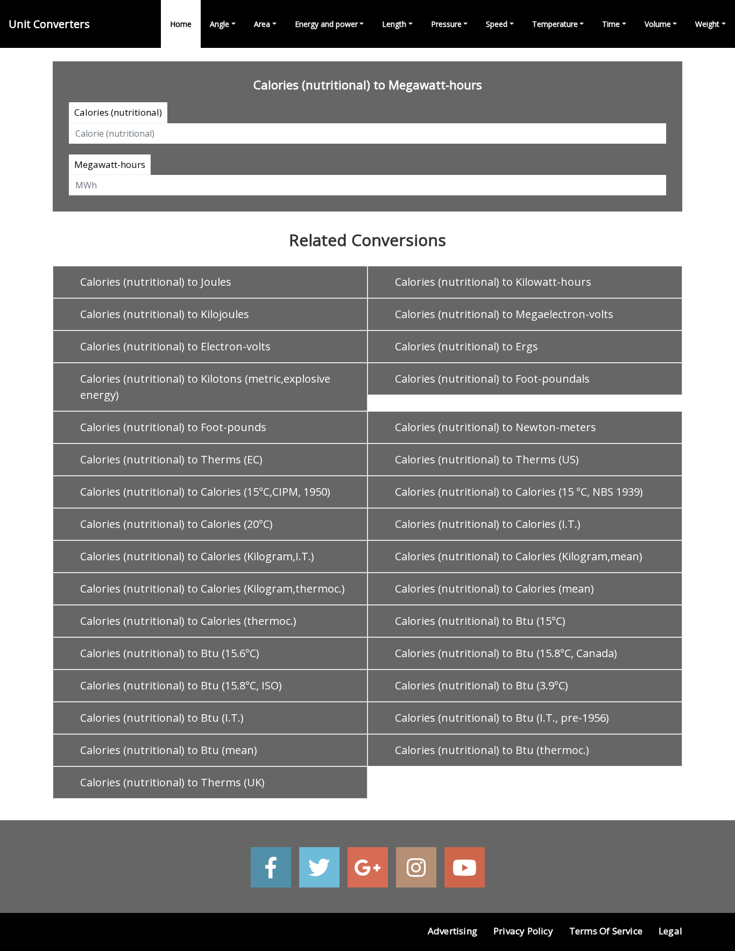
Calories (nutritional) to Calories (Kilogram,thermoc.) (212, 588)
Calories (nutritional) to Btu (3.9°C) (481, 685)
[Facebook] (271, 867)
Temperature (555, 24)
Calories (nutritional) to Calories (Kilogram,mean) (518, 556)
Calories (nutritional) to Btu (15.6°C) (169, 653)
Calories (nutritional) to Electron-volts (175, 346)
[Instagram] (416, 867)
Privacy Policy (523, 931)
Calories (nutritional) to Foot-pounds (173, 427)
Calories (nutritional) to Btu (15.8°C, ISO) (181, 685)
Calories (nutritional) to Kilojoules (164, 314)
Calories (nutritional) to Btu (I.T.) (162, 717)
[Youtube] (464, 867)
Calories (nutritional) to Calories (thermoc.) (188, 621)
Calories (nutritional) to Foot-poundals (492, 378)
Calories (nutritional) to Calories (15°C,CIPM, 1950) (205, 491)
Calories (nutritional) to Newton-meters (495, 427)
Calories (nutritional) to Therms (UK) (172, 782)
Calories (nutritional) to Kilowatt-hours (493, 281)
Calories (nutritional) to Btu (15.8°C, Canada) (506, 653)
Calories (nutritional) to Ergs (466, 346)
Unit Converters (49, 24)
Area (262, 24)
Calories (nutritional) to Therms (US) (487, 459)
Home (181, 24)
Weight (707, 24)
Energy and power (326, 24)
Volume (658, 24)
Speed (496, 24)
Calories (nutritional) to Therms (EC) (171, 459)
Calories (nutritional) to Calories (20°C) (176, 524)
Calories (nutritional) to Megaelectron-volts (504, 314)
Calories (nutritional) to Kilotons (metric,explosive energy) (205, 386)
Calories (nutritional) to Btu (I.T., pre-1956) (502, 717)
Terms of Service (605, 931)
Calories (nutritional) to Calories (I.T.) (488, 524)
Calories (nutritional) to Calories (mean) (494, 588)
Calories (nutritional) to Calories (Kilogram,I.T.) (197, 556)
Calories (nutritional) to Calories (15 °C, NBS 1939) (519, 491)
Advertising (452, 931)
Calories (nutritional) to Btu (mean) (168, 750)
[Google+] (368, 867)
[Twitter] (319, 867)
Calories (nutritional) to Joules (155, 281)
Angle (219, 24)
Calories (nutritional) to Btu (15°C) (480, 621)
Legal (670, 931)
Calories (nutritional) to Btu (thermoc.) (492, 750)
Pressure (446, 24)
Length (394, 24)
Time (611, 24)
